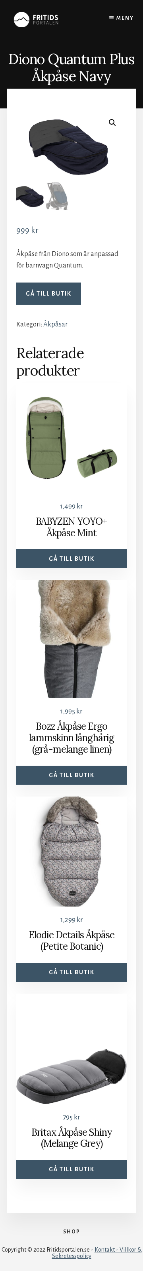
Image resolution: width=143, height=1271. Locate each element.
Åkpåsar (55, 324)
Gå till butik (49, 293)
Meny (125, 18)
